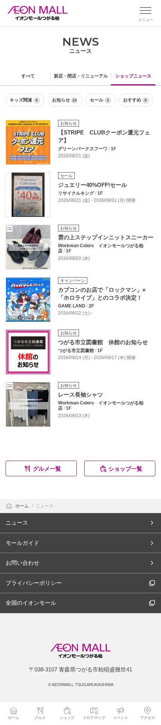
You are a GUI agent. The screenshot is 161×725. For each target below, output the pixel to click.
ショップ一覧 (125, 468)
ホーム (22, 506)
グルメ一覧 (47, 468)
